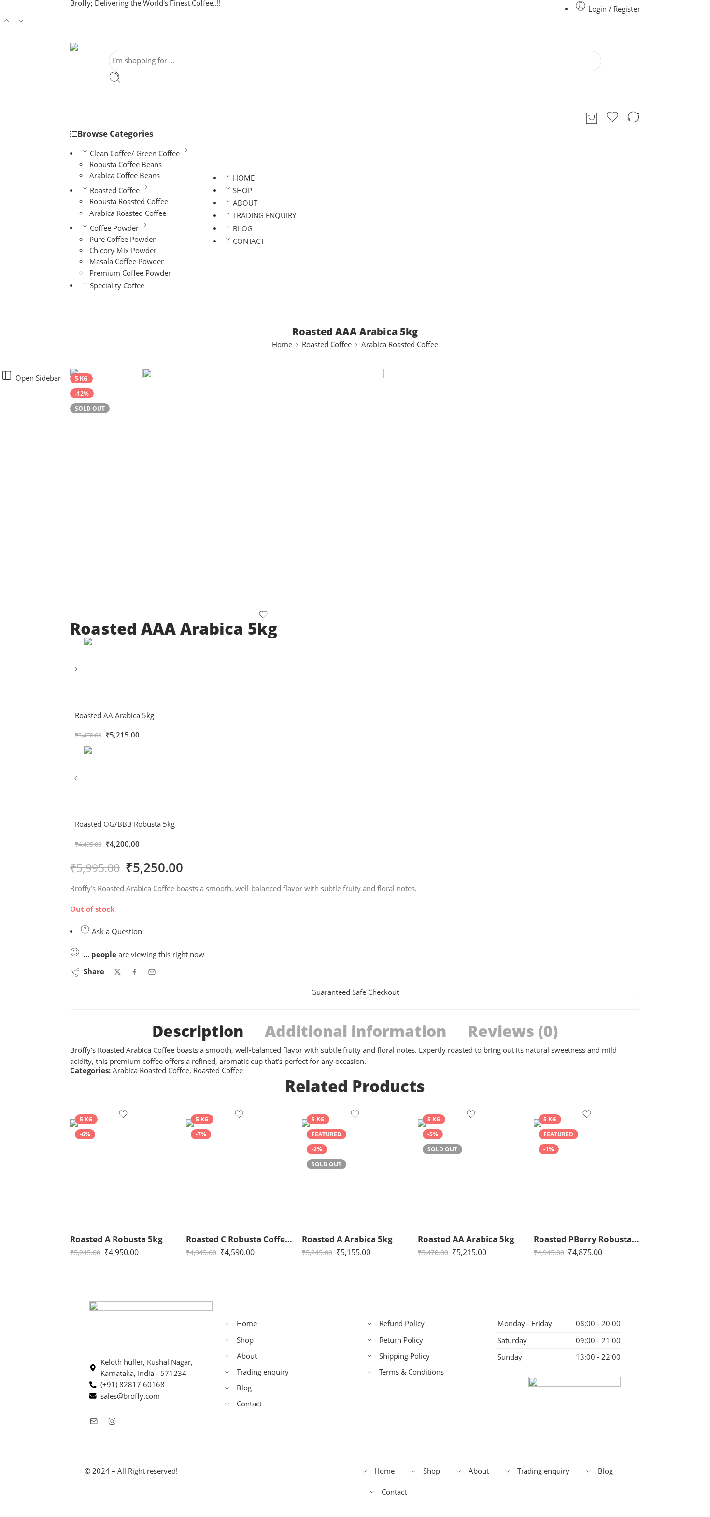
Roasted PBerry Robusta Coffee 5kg (587, 1239)
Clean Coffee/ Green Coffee (135, 153)
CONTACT (248, 241)
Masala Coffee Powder (126, 261)
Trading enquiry (263, 1371)
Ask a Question (116, 931)
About (247, 1356)
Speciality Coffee (117, 285)
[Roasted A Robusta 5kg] (123, 1172)
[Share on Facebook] (134, 972)
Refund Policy (402, 1323)
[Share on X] (117, 972)
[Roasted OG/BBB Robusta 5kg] (77, 781)
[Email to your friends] (152, 972)
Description (197, 1031)
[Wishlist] (612, 118)
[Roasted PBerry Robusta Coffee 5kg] (587, 1172)
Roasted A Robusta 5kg (116, 1239)
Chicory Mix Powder (122, 250)
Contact (249, 1403)
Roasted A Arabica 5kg (347, 1239)
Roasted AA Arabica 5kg (466, 1239)
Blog (244, 1387)
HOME (244, 178)
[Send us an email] (93, 1421)
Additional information (355, 1031)
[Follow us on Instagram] (112, 1421)
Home (282, 344)
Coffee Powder (114, 228)
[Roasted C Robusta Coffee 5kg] (239, 1172)
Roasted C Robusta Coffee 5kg (239, 1239)
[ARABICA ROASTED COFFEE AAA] (263, 489)
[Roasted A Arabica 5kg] (355, 1172)
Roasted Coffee (115, 190)
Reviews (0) (513, 1031)
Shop (245, 1340)
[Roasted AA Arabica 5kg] (77, 672)
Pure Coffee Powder (122, 239)
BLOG (243, 228)
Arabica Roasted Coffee (127, 213)
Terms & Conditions (411, 1371)
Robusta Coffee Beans (125, 164)
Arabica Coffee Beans (124, 175)
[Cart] (591, 118)
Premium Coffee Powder (130, 273)
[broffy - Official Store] (84, 47)
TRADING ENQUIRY (264, 215)
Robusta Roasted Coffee (128, 201)
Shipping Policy (404, 1356)
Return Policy (401, 1340)
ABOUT (245, 203)
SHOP (242, 190)
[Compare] (633, 118)
